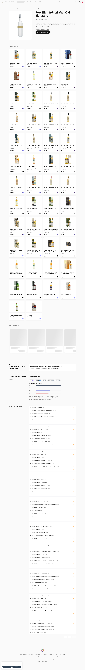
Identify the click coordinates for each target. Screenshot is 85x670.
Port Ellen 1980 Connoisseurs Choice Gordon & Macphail (41, 520)
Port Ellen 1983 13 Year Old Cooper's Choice (38, 592)
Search (16, 656)
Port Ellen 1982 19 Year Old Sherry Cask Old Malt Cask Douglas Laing (43, 551)
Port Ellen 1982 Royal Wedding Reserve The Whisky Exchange (42, 585)
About (20, 656)
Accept (16, 666)
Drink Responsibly (66, 656)
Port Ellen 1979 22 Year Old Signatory (37, 476)
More (66, 1)
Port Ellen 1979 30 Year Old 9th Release (37, 494)
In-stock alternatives (42, 32)
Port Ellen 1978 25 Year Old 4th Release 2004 (38, 438)
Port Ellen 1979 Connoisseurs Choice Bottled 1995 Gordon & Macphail (43, 504)
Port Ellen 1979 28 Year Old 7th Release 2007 (38, 491)
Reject (7, 666)
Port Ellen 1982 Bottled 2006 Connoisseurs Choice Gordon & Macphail (43, 576)
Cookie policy (17, 664)
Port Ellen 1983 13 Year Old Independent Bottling (39, 595)
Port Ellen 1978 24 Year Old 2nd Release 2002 (38, 435)
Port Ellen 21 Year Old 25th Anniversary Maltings (39, 623)
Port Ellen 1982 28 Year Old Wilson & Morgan (38, 573)
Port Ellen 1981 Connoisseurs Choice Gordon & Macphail (41, 535)
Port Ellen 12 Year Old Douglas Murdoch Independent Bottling (42, 410)
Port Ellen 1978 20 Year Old (35, 432)
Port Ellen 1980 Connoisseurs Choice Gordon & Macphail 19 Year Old (43, 523)
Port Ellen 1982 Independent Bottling (37, 582)
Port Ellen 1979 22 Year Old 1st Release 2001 (38, 473)
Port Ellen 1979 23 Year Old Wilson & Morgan (38, 482)
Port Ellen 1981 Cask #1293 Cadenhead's (38, 532)
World (59, 1)
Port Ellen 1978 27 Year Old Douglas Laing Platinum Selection (42, 444)
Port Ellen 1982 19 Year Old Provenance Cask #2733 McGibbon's (42, 548)
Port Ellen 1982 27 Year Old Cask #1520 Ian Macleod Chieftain (42, 570)
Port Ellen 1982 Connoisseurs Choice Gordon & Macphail (41, 579)
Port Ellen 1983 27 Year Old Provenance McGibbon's (40, 613)
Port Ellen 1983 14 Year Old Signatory (37, 598)
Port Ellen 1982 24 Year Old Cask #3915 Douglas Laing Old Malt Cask (43, 560)
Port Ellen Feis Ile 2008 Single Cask (36, 632)
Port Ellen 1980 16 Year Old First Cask (37, 513)
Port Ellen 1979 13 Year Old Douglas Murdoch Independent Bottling (43, 451)
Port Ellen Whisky (22, 8)
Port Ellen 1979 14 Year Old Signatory (37, 454)
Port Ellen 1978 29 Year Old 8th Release (37, 448)
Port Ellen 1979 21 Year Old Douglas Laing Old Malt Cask (41, 463)
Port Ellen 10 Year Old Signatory (36, 407)
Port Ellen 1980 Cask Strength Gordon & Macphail (39, 516)
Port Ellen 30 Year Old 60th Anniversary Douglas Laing (40, 629)
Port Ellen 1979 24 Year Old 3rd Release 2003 (38, 485)
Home (10, 8)
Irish (30, 1)
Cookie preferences (58, 656)
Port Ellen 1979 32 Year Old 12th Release (38, 501)
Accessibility (51, 656)
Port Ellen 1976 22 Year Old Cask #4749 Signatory (39, 426)
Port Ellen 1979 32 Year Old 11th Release (38, 498)
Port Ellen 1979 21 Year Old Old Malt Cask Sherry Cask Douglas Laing (43, 466)
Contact (23, 656)
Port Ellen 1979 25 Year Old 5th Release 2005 (38, 488)
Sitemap (30, 656)
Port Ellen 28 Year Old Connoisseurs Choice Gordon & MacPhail (42, 626)
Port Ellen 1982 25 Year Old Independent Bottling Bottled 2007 (42, 566)
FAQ (27, 656)
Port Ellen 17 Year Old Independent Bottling (38, 413)
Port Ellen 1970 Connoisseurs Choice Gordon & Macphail (41, 416)
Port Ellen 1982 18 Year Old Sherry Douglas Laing (39, 545)
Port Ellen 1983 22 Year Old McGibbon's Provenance (40, 601)
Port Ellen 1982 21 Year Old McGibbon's (37, 554)
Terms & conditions (43, 656)
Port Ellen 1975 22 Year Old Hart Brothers (38, 419)
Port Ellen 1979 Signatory (35, 510)
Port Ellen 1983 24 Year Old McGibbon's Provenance (40, 610)
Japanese (39, 1)
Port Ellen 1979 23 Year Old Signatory (37, 479)
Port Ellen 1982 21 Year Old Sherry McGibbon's (39, 557)
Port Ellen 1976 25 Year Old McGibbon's (37, 429)
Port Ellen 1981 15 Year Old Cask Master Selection (39, 526)
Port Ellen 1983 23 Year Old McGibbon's (37, 607)
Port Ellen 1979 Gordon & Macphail (36, 507)
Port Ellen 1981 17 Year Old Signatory (37, 529)
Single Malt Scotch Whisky (53, 368)
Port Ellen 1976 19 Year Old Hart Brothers (38, 422)
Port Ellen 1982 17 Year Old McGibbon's (37, 538)
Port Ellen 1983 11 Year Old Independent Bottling (39, 588)
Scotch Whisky (15, 8)
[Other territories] (82, 2)
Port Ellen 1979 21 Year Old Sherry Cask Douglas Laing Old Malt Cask (43, 469)
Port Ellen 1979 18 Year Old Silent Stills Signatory (39, 460)
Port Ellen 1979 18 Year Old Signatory (37, 457)
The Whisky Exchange (45, 29)
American (49, 1)
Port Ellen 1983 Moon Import (35, 620)
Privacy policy (36, 656)
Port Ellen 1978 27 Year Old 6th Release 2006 (38, 441)
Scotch (21, 1)
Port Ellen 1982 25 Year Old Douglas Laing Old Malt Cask (41, 563)
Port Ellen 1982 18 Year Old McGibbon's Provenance (40, 541)
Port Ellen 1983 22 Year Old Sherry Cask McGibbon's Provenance (42, 604)
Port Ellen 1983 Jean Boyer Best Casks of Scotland (39, 617)
